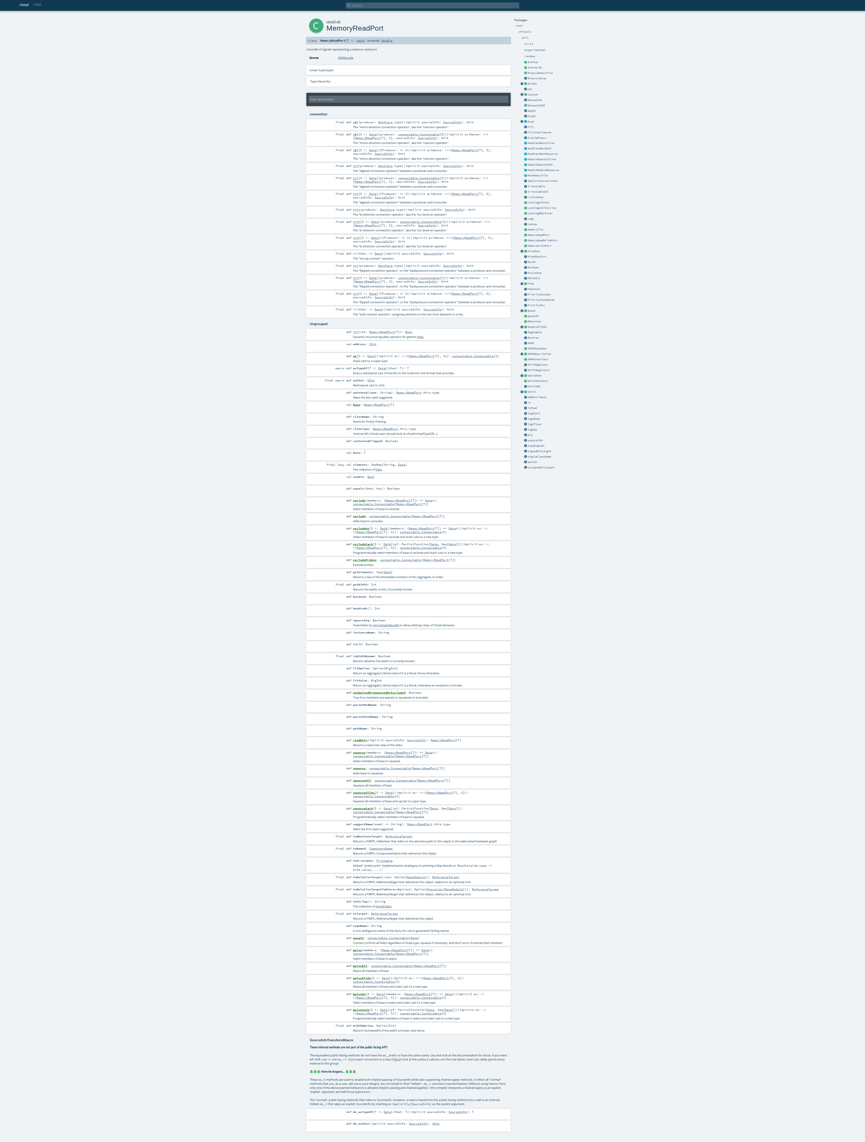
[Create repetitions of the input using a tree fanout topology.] (525, 127)
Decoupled (535, 100)
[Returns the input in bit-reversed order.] (525, 338)
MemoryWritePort (539, 245)
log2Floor (535, 424)
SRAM (531, 343)
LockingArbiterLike (542, 208)
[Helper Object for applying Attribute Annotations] (525, 397)
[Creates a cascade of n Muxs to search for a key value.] (525, 273)
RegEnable (535, 332)
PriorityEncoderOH (541, 299)
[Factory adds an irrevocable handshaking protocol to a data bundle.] (525, 186)
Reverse (533, 337)
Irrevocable (536, 186)
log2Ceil (534, 413)
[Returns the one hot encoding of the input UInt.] (525, 386)
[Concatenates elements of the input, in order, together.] (525, 89)
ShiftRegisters (539, 370)
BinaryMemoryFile (540, 73)
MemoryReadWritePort (543, 240)
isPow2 (532, 408)
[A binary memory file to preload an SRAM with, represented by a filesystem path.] (525, 73)
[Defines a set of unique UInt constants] (525, 122)
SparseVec (535, 375)
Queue (531, 310)
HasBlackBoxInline (541, 143)
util (338, 21)
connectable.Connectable (418, 134)
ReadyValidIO (537, 326)
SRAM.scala (345, 58)
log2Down (534, 418)
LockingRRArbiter (540, 213)
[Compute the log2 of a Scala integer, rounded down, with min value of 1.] (525, 419)
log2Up (532, 429)
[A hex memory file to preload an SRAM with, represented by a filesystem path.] (525, 176)
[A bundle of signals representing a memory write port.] (525, 246)
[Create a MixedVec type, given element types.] (522, 251)
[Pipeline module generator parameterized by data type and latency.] (525, 284)
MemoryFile (535, 229)
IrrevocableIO (538, 191)
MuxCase (533, 267)
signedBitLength (539, 451)
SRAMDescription (539, 354)
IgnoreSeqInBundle (386, 625)
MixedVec (534, 251)
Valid (531, 391)
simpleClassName (539, 456)
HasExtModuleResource (543, 170)
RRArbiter (535, 321)
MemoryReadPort (539, 235)
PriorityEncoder (539, 294)
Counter (533, 94)
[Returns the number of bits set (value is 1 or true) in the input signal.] (525, 289)
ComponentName (381, 848)
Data (360, 41)
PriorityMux (536, 305)
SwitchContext (538, 381)
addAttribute (537, 397)
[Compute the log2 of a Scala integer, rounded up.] (525, 413)
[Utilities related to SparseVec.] (522, 376)
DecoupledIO (536, 105)
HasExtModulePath (540, 164)
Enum (531, 121)
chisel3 (331, 21)
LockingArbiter (539, 202)
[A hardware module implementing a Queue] (525, 311)
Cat (530, 89)
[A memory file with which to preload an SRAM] (525, 230)
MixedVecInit (537, 256)
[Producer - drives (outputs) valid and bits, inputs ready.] (525, 116)
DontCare (385, 122)
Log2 (531, 218)
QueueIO (533, 316)
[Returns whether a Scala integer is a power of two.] (525, 408)
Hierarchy (435, 889)
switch (532, 462)
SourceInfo (452, 122)
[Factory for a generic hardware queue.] (522, 311)
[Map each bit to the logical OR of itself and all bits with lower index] (525, 440)
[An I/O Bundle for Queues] (525, 316)
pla (530, 435)
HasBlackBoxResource (543, 153)
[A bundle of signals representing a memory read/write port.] (525, 240)
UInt (372, 344)
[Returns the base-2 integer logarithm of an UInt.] (525, 219)
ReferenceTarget (398, 836)
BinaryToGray (537, 78)
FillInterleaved (539, 132)
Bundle (387, 41)
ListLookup (535, 197)
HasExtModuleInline (542, 159)
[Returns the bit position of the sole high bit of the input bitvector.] (525, 278)
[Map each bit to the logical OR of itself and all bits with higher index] (525, 446)
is (529, 402)
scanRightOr (536, 445)
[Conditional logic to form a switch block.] (525, 462)
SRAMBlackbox (537, 348)
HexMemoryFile (538, 175)
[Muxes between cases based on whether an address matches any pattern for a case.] (525, 224)
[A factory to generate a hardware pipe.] (522, 284)
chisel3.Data (384, 906)
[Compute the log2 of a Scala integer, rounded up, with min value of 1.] (525, 430)
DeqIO (531, 110)
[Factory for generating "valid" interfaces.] (522, 392)
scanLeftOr (535, 440)
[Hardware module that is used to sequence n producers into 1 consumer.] (525, 62)
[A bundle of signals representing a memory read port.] (525, 235)
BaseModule (416, 877)
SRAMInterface (538, 359)
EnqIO (531, 116)
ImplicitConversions (543, 180)
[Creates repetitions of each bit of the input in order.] (525, 132)
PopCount (534, 289)
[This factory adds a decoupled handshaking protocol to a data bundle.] (525, 100)
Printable (384, 860)
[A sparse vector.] (525, 376)
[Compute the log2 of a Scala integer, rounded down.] (525, 424)
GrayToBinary (537, 137)
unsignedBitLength (541, 467)
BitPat (532, 83)
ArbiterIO (535, 67)
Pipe (531, 283)
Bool (408, 332)
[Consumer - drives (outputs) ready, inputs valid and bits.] (525, 111)
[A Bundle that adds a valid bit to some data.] (525, 392)
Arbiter (533, 62)
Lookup (532, 224)
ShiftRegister (538, 364)
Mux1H (531, 262)
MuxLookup (535, 272)
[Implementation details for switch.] (525, 381)
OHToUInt (534, 278)
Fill (531, 127)
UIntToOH (534, 386)
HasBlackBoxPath (539, 148)
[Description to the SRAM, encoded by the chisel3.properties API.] (525, 354)
